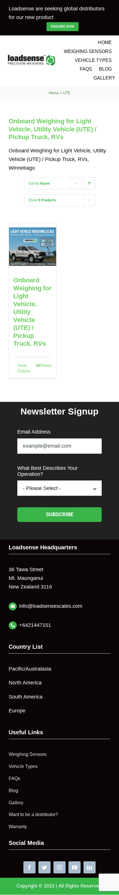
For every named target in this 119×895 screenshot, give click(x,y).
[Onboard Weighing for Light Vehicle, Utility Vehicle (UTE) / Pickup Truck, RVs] (32, 246)
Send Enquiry (24, 368)
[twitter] (44, 867)
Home (54, 93)
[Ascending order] (89, 183)
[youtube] (74, 867)
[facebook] (29, 867)
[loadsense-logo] (32, 56)
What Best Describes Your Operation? (47, 471)
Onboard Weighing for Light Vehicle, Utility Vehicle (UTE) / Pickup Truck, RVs (52, 129)
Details (46, 365)
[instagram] (59, 867)
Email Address (34, 432)
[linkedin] (89, 867)
